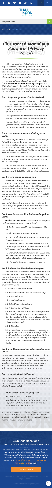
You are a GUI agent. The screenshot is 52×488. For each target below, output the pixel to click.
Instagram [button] (9, 2)
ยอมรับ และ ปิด (26, 469)
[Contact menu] (48, 483)
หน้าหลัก (5, 30)
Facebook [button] (3, 2)
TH (40, 2)
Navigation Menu (8, 21)
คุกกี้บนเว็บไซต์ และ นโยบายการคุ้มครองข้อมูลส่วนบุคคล (32, 461)
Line (14, 2)
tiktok (25, 2)
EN (47, 2)
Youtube (20, 2)
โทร (30, 2)
